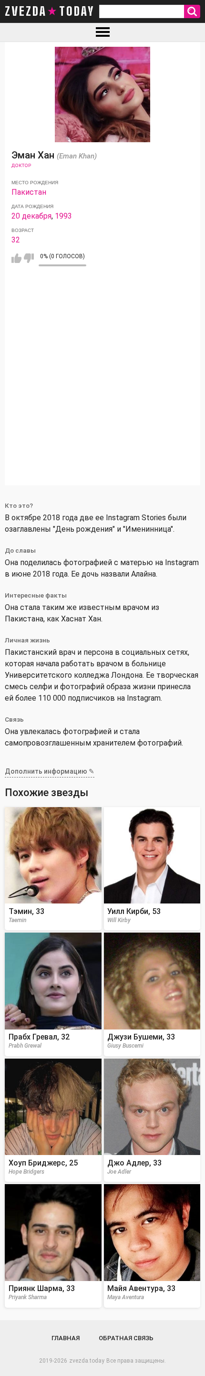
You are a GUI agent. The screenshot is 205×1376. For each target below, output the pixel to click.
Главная (65, 1338)
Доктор (21, 165)
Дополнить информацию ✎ (49, 771)
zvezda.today (86, 1360)
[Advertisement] (102, 382)
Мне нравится (16, 258)
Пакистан (28, 192)
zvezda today (49, 11)
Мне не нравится (29, 258)
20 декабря (31, 216)
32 (15, 239)
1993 (63, 216)
